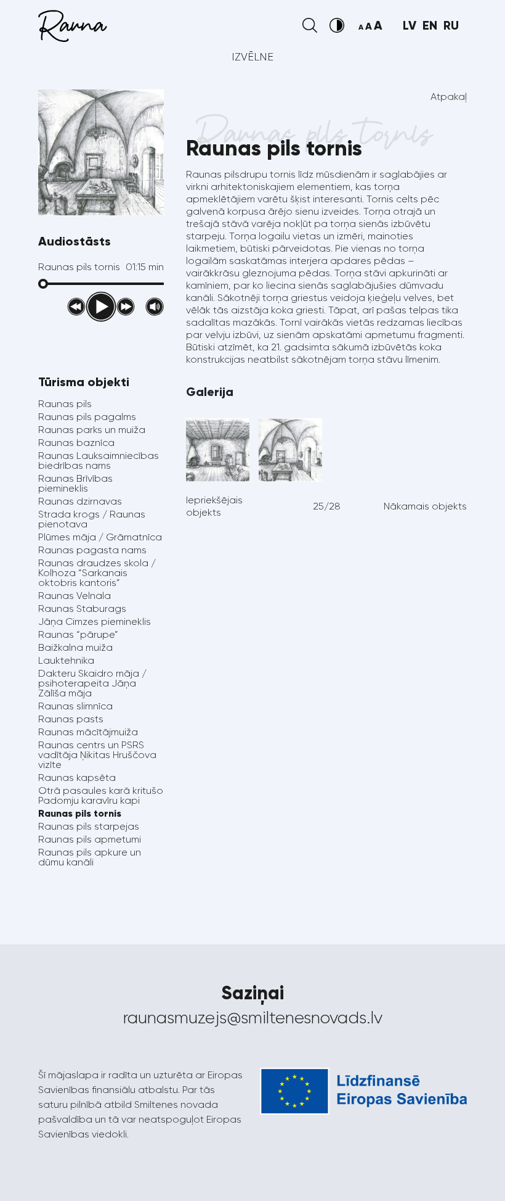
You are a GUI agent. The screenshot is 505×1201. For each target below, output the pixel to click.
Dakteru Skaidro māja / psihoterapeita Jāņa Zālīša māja (92, 683)
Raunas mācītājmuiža (88, 732)
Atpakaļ (448, 96)
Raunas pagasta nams (92, 550)
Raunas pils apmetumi (89, 839)
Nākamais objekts (425, 506)
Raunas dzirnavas (80, 501)
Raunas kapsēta (77, 777)
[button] (309, 25)
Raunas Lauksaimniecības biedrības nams (98, 460)
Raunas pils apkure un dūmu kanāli (89, 857)
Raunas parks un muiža (91, 429)
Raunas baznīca (76, 442)
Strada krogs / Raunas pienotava (91, 519)
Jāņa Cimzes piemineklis (94, 621)
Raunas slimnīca (75, 706)
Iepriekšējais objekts (214, 506)
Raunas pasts (70, 719)
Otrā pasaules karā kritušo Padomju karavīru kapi (100, 795)
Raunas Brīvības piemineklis (75, 483)
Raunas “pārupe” (78, 634)
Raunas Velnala (74, 595)
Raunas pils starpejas (88, 826)
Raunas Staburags (82, 608)
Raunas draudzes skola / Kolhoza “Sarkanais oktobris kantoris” (97, 572)
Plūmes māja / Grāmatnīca (100, 537)
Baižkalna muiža (75, 647)
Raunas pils (65, 404)
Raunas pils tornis (79, 813)
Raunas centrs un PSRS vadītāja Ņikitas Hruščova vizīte (97, 754)
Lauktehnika (66, 660)
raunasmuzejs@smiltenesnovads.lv (252, 1017)
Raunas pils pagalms (87, 417)
